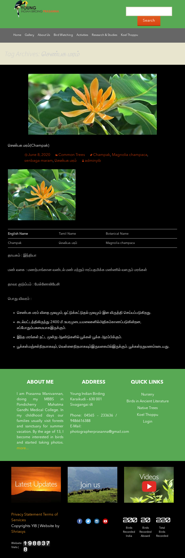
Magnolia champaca (129, 155)
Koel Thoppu (147, 415)
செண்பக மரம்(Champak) (28, 146)
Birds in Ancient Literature (148, 401)
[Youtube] (105, 521)
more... (23, 448)
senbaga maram (38, 161)
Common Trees (71, 155)
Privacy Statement (26, 514)
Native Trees (147, 408)
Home (17, 35)
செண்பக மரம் (66, 161)
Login (147, 422)
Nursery (147, 394)
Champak (101, 155)
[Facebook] (79, 521)
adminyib (93, 161)
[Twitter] (88, 521)
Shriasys (18, 532)
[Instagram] (96, 521)
